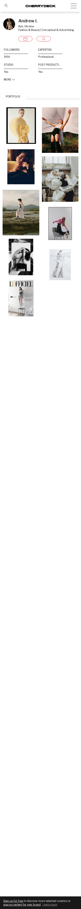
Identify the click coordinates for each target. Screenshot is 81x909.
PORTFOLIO (13, 96)
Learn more (50, 904)
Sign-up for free (13, 901)
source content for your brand (22, 904)
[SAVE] (44, 38)
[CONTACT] (25, 38)
